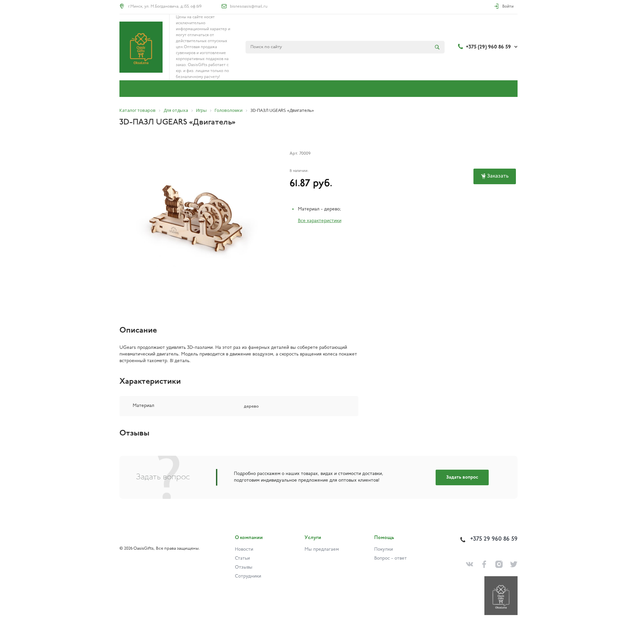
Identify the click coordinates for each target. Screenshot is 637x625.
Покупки (383, 549)
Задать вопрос (462, 477)
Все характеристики (319, 220)
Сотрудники (248, 576)
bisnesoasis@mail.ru (248, 7)
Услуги (313, 537)
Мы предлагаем (322, 549)
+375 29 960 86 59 (494, 539)
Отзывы (243, 567)
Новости (244, 549)
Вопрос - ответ (390, 558)
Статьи (242, 558)
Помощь (384, 537)
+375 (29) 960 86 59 (488, 47)
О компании (249, 537)
